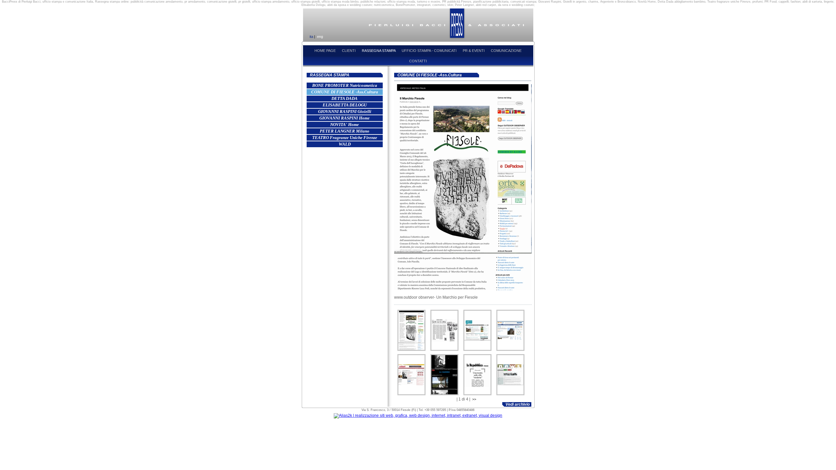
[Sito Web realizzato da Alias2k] (418, 415)
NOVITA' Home (344, 124)
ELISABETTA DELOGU (345, 104)
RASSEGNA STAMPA (379, 51)
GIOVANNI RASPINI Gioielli (344, 111)
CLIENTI (349, 51)
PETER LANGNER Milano (344, 131)
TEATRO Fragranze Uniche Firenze (344, 137)
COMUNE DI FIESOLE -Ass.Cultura (344, 91)
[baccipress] (411, 330)
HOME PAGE (325, 51)
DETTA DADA (344, 98)
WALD (345, 144)
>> (474, 399)
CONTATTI (418, 61)
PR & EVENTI (474, 51)
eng (320, 37)
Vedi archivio (518, 404)
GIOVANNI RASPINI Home (344, 118)
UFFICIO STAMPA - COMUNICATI (430, 51)
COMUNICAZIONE (506, 51)
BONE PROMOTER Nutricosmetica (344, 85)
